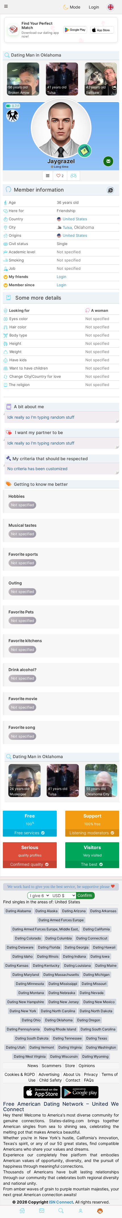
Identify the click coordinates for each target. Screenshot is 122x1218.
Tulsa (67, 227)
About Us (71, 1074)
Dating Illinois (47, 956)
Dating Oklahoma (59, 1020)
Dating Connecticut (91, 938)
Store (70, 1065)
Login (94, 7)
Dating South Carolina (98, 1029)
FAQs (89, 1080)
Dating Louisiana (77, 965)
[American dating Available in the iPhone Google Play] (80, 1088)
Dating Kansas (16, 965)
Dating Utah (15, 1047)
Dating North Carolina (58, 1011)
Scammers (51, 1065)
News (33, 1065)
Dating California (96, 929)
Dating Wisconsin (64, 1056)
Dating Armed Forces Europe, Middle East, (45, 929)
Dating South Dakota (32, 1038)
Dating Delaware (20, 947)
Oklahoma (84, 227)
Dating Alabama (18, 911)
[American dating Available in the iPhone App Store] (43, 1088)
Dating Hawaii (104, 947)
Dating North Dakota (96, 1011)
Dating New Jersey (64, 1002)
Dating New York (23, 1011)
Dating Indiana (74, 956)
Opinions (87, 1065)
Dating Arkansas (103, 911)
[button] (6, 6)
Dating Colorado (28, 938)
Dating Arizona (74, 911)
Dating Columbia (58, 938)
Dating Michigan (96, 974)
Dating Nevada (92, 993)
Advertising (49, 1074)
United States (75, 219)
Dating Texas (96, 1038)
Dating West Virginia (30, 1056)
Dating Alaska (46, 911)
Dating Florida (49, 947)
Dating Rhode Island (60, 1029)
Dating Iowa (100, 956)
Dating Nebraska (62, 993)
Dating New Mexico (99, 1002)
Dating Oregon (88, 1020)
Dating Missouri (94, 984)
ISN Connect (61, 1202)
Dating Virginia (70, 1047)
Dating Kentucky (46, 965)
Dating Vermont (42, 1047)
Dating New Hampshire (25, 1002)
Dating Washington (101, 1047)
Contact (73, 1080)
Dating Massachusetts (61, 974)
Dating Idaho (22, 956)
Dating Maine (106, 965)
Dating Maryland (25, 974)
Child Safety (50, 1080)
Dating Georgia (77, 947)
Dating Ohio (31, 1020)
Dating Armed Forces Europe (61, 920)
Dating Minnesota (30, 984)
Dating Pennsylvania (23, 1029)
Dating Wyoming (95, 1056)
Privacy (91, 1074)
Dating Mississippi (63, 984)
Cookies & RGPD (20, 1074)
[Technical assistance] (100, 1211)
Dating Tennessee (67, 1038)
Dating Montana (31, 993)
